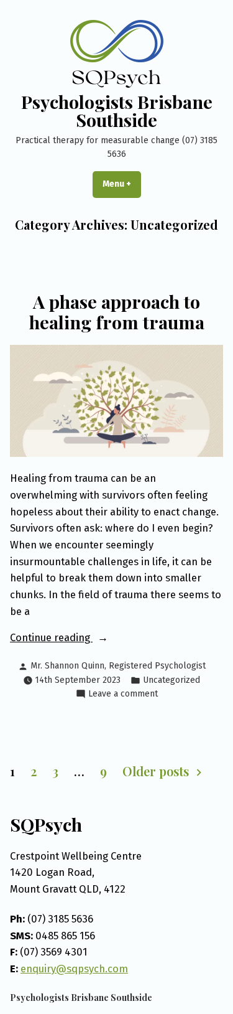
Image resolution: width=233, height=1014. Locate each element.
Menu (122, 184)
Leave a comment (123, 694)
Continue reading (73, 638)
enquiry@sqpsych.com (74, 968)
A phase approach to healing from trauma (116, 311)
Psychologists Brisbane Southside (116, 110)
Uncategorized (171, 680)
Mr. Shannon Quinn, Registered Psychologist (118, 665)
